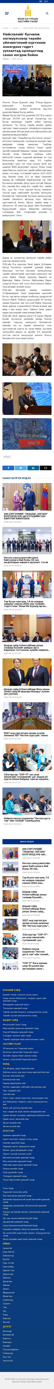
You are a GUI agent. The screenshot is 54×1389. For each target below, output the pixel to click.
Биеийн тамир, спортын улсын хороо (20, 994)
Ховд (5, 1314)
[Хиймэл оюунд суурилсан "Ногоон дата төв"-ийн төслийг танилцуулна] (27, 801)
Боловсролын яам (11, 1079)
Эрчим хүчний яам (11, 1126)
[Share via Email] (46, 468)
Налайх (6, 1346)
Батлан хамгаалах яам (13, 1075)
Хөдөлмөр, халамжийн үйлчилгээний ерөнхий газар (24, 1207)
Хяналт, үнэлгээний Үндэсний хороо (20, 1059)
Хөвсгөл (7, 1318)
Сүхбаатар (8, 1300)
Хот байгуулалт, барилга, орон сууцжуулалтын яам (25, 1103)
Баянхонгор (8, 1255)
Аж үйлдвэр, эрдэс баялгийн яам (18, 1068)
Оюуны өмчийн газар (13, 1168)
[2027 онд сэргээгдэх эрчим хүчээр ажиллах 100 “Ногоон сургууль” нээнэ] (27, 716)
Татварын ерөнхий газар (15, 1176)
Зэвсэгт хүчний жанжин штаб (17, 1154)
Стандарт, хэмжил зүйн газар (17, 1035)
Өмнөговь (7, 1296)
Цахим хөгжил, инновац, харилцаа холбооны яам (26, 1115)
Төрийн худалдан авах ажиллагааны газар (23, 1039)
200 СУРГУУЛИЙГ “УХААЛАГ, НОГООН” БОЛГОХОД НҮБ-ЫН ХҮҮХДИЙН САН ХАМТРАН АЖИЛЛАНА (26, 516)
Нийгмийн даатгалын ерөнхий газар (20, 1165)
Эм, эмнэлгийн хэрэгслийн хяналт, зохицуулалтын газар (26, 1234)
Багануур (7, 1331)
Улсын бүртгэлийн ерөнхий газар (19, 1179)
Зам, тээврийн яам (11, 1090)
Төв (5, 1307)
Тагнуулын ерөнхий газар (15, 1008)
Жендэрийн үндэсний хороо (16, 1004)
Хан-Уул (7, 1357)
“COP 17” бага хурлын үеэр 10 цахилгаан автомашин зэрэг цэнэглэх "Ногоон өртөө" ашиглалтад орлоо (34, 966)
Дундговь (7, 1281)
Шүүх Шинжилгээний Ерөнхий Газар (20, 1225)
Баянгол (7, 1338)
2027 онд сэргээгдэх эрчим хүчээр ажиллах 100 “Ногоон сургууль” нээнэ (26, 734)
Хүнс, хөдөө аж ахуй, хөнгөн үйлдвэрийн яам (24, 1111)
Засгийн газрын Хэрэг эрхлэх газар (20, 1055)
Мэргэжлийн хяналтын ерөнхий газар (21, 1028)
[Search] (47, 13)
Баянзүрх (7, 1342)
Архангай (7, 1248)
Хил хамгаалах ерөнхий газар (17, 1195)
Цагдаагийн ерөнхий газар (16, 1221)
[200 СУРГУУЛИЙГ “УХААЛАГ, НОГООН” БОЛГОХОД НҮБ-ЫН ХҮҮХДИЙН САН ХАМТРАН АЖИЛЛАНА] (27, 497)
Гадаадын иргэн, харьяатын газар (19, 1146)
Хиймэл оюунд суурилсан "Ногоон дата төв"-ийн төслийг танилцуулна (27, 819)
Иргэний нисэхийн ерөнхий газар (19, 1157)
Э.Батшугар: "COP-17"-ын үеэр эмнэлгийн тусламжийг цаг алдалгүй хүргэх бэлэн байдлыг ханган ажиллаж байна (27, 776)
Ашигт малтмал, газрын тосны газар (20, 1139)
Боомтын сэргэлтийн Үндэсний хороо (20, 1052)
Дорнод (6, 1277)
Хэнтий (6, 1322)
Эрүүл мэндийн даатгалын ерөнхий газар (22, 1239)
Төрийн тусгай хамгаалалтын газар (20, 1015)
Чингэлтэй (8, 1360)
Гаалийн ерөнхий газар (14, 1142)
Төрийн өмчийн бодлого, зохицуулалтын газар (25, 1012)
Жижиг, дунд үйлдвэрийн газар (18, 1150)
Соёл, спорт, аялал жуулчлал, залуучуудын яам (25, 1098)
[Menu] (7, 13)
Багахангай (8, 1334)
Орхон (6, 1289)
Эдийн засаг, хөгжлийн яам (16, 1119)
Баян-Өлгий (8, 1252)
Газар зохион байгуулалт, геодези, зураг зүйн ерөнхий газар (24, 999)
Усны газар (8, 1188)
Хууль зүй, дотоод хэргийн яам (17, 1108)
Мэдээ (6, 59)
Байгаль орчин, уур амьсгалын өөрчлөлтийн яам (26, 1072)
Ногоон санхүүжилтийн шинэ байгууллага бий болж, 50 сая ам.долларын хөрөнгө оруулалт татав (26, 560)
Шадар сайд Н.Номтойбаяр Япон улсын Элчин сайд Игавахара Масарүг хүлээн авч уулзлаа (27, 691)
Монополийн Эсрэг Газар (14, 1024)
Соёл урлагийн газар (13, 1172)
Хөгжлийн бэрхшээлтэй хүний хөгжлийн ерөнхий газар (26, 1200)
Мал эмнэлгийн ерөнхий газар (17, 1161)
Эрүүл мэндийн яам (12, 1122)
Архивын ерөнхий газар (14, 1135)
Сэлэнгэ (6, 1303)
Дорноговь (8, 1274)
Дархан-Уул (8, 1270)
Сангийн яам (9, 1094)
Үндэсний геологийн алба (15, 1192)
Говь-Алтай (8, 1263)
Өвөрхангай (8, 1292)
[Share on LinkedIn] (33, 468)
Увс (4, 1311)
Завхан (6, 1285)
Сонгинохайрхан (11, 1349)
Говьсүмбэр (8, 1266)
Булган (6, 1259)
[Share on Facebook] (8, 468)
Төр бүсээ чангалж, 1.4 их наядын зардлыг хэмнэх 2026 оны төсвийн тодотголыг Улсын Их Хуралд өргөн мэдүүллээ (25, 603)
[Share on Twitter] (21, 468)
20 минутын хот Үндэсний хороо (18, 1048)
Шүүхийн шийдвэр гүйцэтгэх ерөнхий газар (23, 1229)
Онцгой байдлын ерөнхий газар (18, 1032)
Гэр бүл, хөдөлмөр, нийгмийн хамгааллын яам (24, 1087)
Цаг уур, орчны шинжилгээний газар (20, 1218)
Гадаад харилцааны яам (14, 1083)
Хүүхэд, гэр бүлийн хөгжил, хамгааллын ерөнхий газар (26, 1213)
